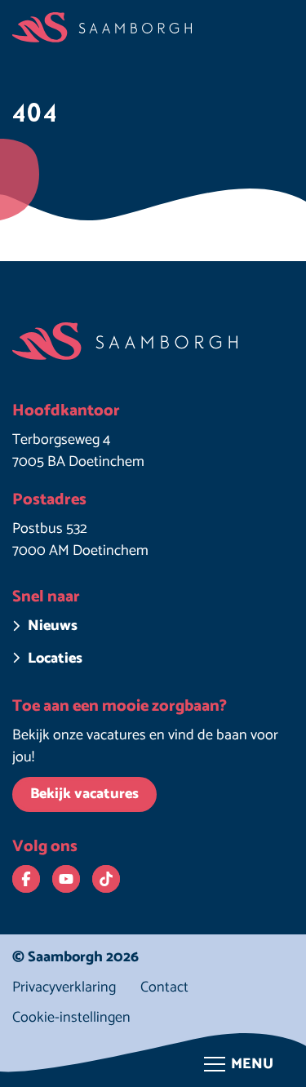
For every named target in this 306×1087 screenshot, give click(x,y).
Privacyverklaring (64, 987)
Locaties (55, 659)
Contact (164, 987)
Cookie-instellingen (71, 1018)
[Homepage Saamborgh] (102, 27)
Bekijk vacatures (84, 794)
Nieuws (53, 626)
